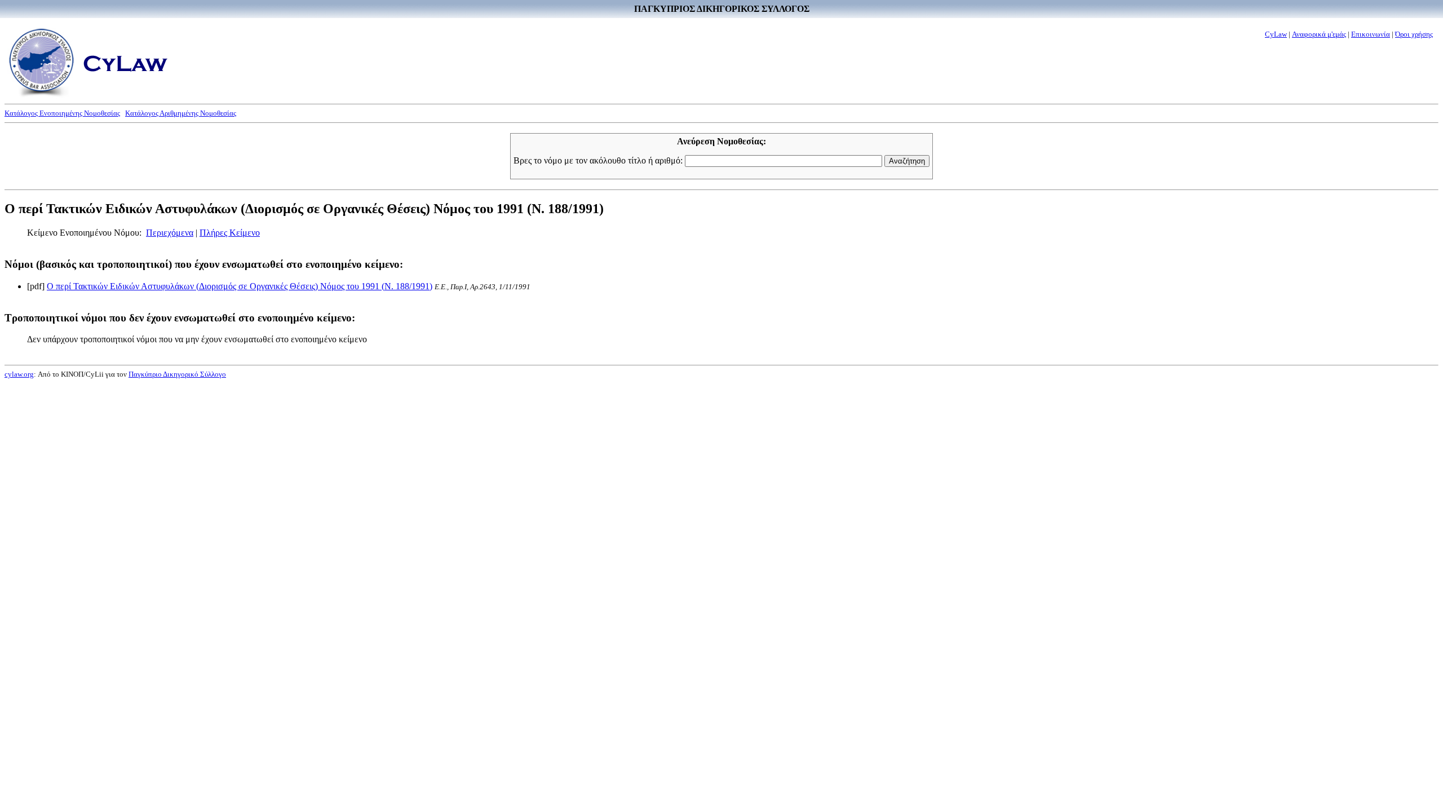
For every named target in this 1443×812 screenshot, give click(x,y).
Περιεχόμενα (169, 232)
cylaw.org (19, 374)
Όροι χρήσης (1414, 34)
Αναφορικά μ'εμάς (1319, 34)
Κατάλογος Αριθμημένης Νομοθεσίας (180, 113)
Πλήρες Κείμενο (230, 232)
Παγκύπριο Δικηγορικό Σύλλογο (177, 374)
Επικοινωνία (1370, 34)
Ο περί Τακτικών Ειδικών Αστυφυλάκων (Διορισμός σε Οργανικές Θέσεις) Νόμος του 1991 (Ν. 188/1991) (239, 286)
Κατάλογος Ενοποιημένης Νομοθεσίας (62, 113)
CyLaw (1276, 34)
